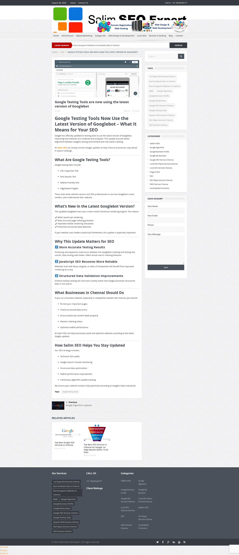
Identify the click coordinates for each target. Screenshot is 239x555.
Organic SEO (155, 172)
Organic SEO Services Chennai (162, 115)
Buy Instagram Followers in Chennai (164, 86)
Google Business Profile (159, 96)
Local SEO (141, 35)
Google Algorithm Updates (79, 405)
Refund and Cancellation (97, 501)
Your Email (153, 215)
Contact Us (83, 3)
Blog (171, 35)
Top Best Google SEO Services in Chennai (64, 443)
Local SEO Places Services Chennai (164, 164)
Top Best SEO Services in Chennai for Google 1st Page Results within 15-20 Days (96, 448)
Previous (73, 402)
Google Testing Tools (70, 392)
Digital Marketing (84, 35)
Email (137, 111)
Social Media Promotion (159, 188)
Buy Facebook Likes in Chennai (162, 81)
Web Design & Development (121, 35)
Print (128, 111)
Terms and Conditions (96, 498)
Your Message (154, 234)
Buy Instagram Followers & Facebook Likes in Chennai (77, 45)
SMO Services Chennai (159, 184)
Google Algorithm (164, 91)
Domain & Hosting (157, 35)
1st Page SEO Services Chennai (162, 76)
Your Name (153, 206)
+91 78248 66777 (179, 3)
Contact (179, 35)
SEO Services (67, 35)
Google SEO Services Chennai (161, 105)
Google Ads (100, 35)
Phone (151, 225)
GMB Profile (155, 143)
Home (73, 3)
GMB (151, 91)
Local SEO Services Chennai (161, 168)
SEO (58, 111)
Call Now (4, 547)
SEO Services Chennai (158, 125)
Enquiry (3, 550)
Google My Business (157, 101)
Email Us (4, 553)
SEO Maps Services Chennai (161, 120)
